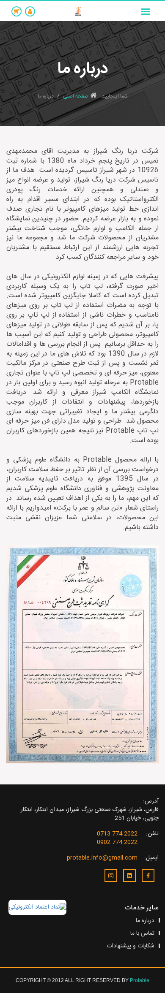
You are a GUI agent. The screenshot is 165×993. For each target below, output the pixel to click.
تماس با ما (142, 933)
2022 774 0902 (117, 842)
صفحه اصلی (75, 96)
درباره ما (145, 921)
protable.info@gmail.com (102, 858)
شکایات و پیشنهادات (130, 946)
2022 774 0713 (117, 834)
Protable (139, 980)
